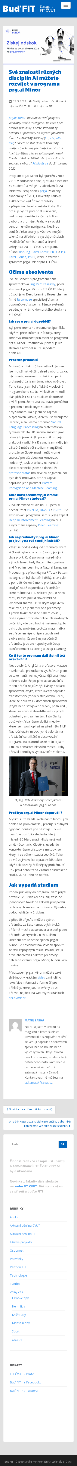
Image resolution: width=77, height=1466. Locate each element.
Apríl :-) (14, 1217)
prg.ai (43, 191)
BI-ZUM (32, 510)
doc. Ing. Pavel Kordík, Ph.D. (38, 252)
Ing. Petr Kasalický (42, 284)
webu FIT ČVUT (26, 1186)
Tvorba (15, 1284)
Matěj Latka (40, 101)
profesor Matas (19, 473)
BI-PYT (58, 510)
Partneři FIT (18, 1267)
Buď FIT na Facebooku (25, 1382)
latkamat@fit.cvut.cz (38, 1083)
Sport (15, 1331)
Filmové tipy (20, 1298)
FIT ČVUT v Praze (22, 1374)
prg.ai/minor (17, 998)
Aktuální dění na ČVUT (25, 1225)
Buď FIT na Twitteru (24, 1391)
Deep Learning (48, 525)
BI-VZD (45, 510)
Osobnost (17, 1250)
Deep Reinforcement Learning (29, 520)
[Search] (63, 1144)
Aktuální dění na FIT (40, 106)
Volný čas (16, 1292)
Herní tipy (18, 1306)
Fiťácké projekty (21, 1242)
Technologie (18, 1275)
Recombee (24, 299)
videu (41, 977)
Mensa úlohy (21, 1323)
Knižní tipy (19, 1315)
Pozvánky (16, 1259)
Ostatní (17, 1340)
